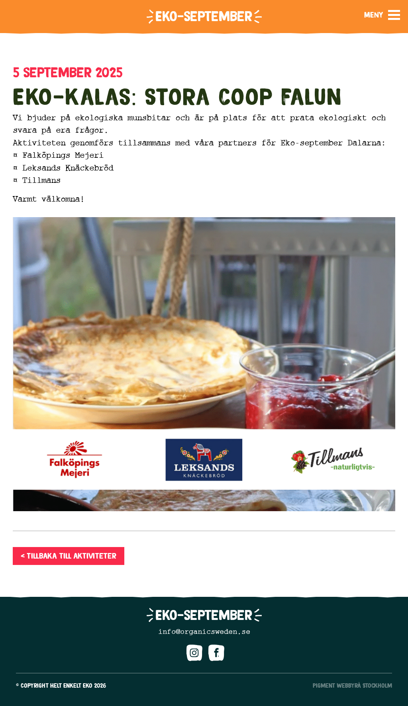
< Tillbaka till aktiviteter (68, 556)
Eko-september (203, 16)
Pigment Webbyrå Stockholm (352, 685)
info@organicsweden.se (204, 631)
